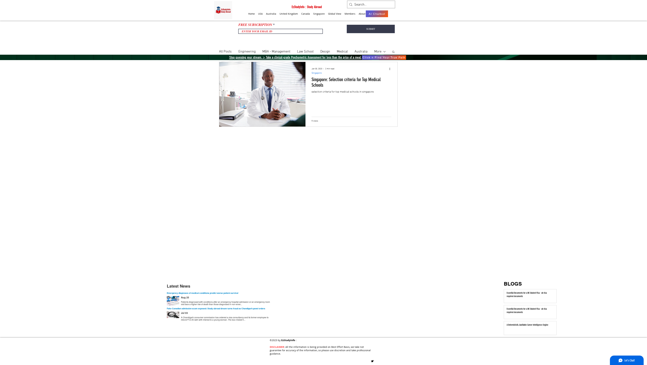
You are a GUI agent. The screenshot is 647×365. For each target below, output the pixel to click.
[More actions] (391, 69)
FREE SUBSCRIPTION (255, 24)
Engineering (247, 52)
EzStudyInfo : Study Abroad (307, 7)
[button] (393, 52)
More (377, 52)
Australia (361, 52)
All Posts (225, 52)
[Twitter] (372, 361)
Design (325, 52)
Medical (342, 52)
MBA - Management (276, 52)
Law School (305, 52)
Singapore (317, 73)
